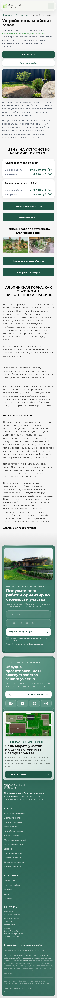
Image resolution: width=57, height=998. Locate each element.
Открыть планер (17, 774)
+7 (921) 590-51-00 (38, 694)
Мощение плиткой (13, 844)
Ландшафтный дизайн (15, 813)
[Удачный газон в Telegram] (10, 703)
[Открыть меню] (51, 6)
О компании (10, 880)
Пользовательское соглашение (17, 992)
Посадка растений (13, 822)
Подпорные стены (13, 853)
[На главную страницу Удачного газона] (14, 786)
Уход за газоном (12, 835)
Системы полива (12, 866)
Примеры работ (28, 63)
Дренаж (8, 849)
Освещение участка (14, 862)
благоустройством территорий (31, 950)
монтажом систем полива (24, 961)
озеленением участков (13, 953)
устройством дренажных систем (26, 958)
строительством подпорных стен (25, 955)
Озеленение (22, 15)
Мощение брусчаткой (15, 840)
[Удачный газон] (12, 6)
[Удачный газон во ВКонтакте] (22, 703)
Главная (7, 15)
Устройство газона (13, 831)
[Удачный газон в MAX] (46, 703)
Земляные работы (13, 858)
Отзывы (8, 889)
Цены (7, 894)
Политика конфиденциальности (17, 988)
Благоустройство (13, 818)
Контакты (8, 898)
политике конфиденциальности (31, 644)
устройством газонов (33, 953)
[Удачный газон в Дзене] (34, 703)
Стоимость (28, 54)
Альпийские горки (42, 15)
